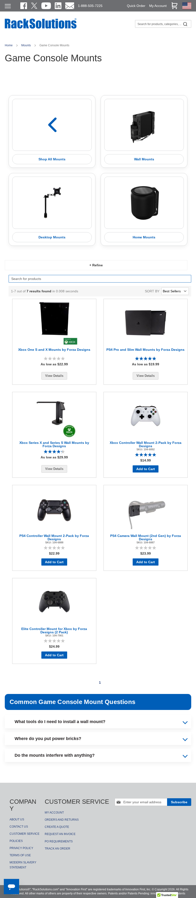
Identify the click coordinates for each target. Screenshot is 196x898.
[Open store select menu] (186, 8)
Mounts (26, 45)
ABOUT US (17, 819)
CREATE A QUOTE (57, 827)
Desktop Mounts (51, 237)
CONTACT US (19, 826)
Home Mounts (144, 237)
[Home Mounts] (144, 203)
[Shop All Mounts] (52, 125)
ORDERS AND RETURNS (62, 819)
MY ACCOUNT (54, 812)
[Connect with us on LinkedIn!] (58, 5)
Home (9, 45)
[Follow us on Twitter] (34, 5)
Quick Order (136, 6)
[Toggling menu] (8, 6)
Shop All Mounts (51, 159)
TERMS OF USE (20, 855)
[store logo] (40, 28)
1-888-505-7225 (90, 6)
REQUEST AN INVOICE (60, 834)
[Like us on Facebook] (23, 5)
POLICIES (16, 841)
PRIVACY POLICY (21, 848)
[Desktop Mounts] (52, 203)
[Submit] (185, 24)
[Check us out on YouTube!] (46, 5)
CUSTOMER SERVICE (24, 833)
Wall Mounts (144, 159)
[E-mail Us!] (69, 5)
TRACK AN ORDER (57, 848)
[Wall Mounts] (144, 125)
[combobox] (163, 24)
